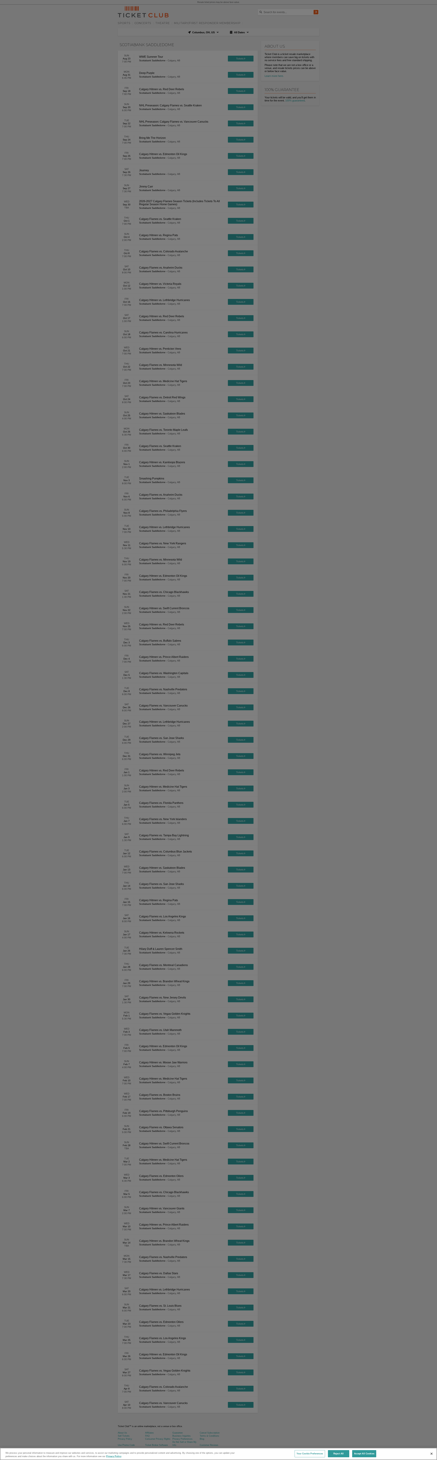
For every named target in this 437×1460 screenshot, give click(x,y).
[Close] (431, 1453)
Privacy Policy (113, 1456)
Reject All (338, 1453)
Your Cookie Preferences (310, 1453)
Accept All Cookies (364, 1453)
